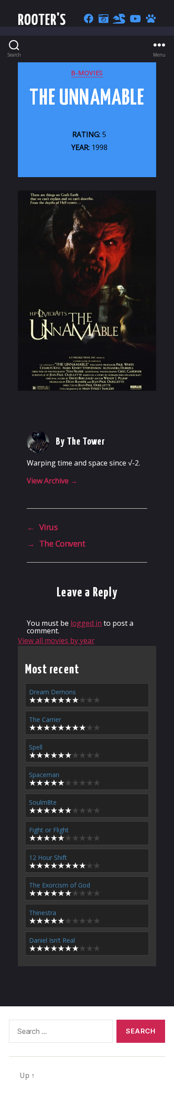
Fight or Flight (49, 830)
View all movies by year (56, 640)
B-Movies (87, 73)
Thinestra (42, 912)
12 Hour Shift (48, 857)
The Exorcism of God (59, 885)
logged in (86, 623)
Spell (35, 747)
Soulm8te (43, 802)
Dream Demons (52, 692)
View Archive (52, 481)
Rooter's (42, 20)
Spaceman (44, 774)
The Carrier (45, 719)
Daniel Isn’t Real (52, 940)
